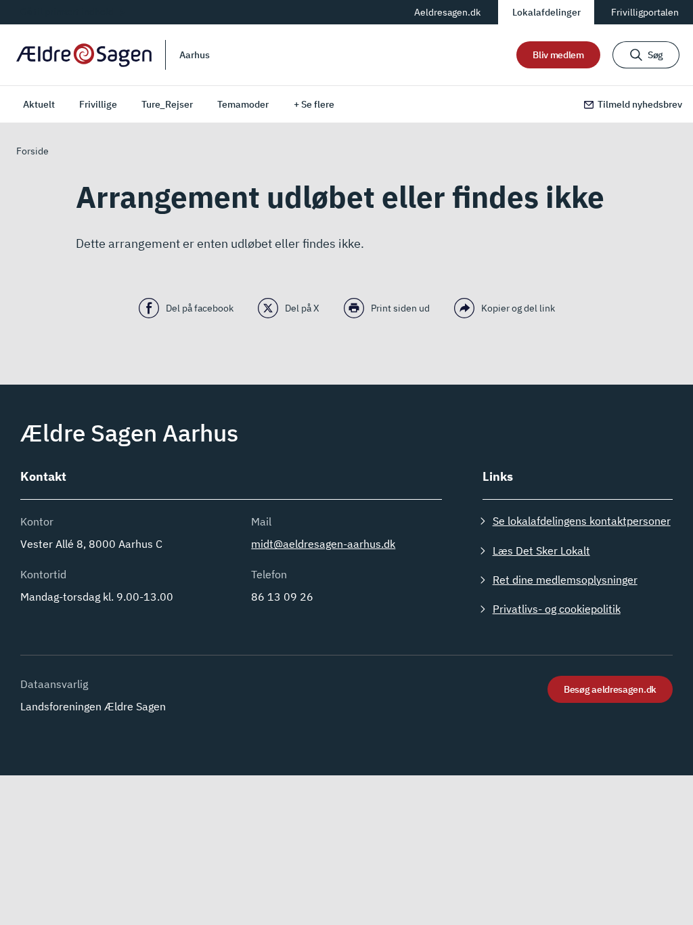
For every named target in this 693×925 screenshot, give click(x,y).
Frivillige (98, 104)
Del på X (302, 308)
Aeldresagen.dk (447, 12)
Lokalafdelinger (546, 12)
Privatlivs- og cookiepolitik (557, 609)
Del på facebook (199, 308)
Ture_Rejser (167, 104)
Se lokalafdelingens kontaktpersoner (582, 521)
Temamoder (243, 104)
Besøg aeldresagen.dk (610, 689)
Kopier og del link (518, 308)
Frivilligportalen (645, 12)
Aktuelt (39, 104)
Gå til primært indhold (67, 11)
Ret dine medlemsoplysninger (565, 579)
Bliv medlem (558, 55)
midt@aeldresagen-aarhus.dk (323, 544)
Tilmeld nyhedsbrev (640, 104)
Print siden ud (400, 308)
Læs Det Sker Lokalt (541, 550)
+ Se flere (314, 104)
